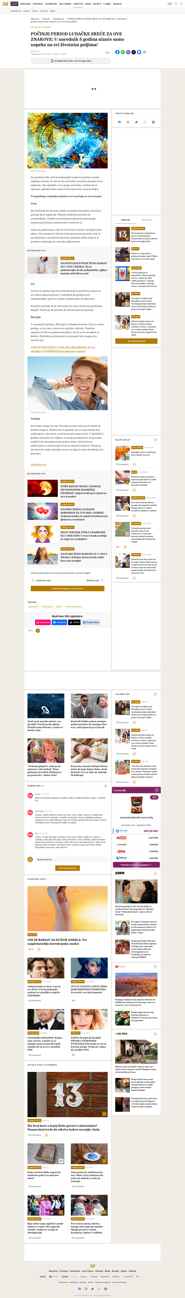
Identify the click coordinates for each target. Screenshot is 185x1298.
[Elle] (74, 1276)
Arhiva (90, 1282)
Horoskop (33, 607)
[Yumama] (127, 1276)
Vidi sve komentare (68, 868)
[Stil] (5, 4)
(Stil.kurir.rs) (38, 464)
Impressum (63, 1282)
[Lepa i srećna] (94, 1276)
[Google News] (153, 122)
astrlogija (47, 607)
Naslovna (35, 19)
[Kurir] (43, 1276)
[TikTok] (136, 122)
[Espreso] (65, 1276)
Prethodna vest (43, 580)
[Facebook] (119, 122)
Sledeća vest (93, 580)
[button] (108, 52)
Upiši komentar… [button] (45, 859)
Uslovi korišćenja (119, 1282)
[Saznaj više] (155, 873)
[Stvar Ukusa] (140, 1276)
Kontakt (83, 1282)
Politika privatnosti (103, 1282)
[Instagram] (128, 122)
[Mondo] (53, 1276)
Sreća (59, 607)
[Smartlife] (105, 1276)
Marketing (73, 1282)
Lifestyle (46, 19)
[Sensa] (116, 1276)
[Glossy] (83, 1276)
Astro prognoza (73, 607)
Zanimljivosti (58, 19)
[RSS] (145, 122)
